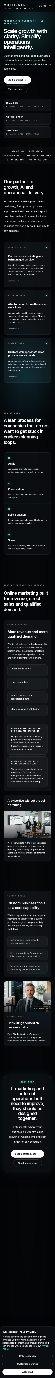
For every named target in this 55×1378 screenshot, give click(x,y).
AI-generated (42, 835)
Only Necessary (27, 1356)
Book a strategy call (25, 1154)
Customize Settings (27, 1364)
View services (15, 89)
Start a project (15, 80)
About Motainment (27, 1163)
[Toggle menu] (49, 6)
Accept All (27, 1372)
